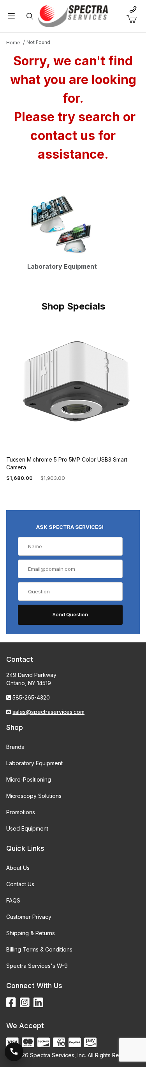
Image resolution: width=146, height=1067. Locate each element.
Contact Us (20, 884)
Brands (15, 746)
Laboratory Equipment (34, 763)
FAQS (13, 900)
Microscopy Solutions (34, 795)
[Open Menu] (11, 16)
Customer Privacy (28, 916)
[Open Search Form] (29, 16)
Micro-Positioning (28, 779)
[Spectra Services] (73, 15)
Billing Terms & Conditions (39, 949)
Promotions (20, 812)
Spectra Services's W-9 (37, 965)
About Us (18, 867)
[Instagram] (25, 1002)
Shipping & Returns (30, 933)
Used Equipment (27, 828)
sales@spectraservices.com (48, 711)
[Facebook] (11, 1002)
